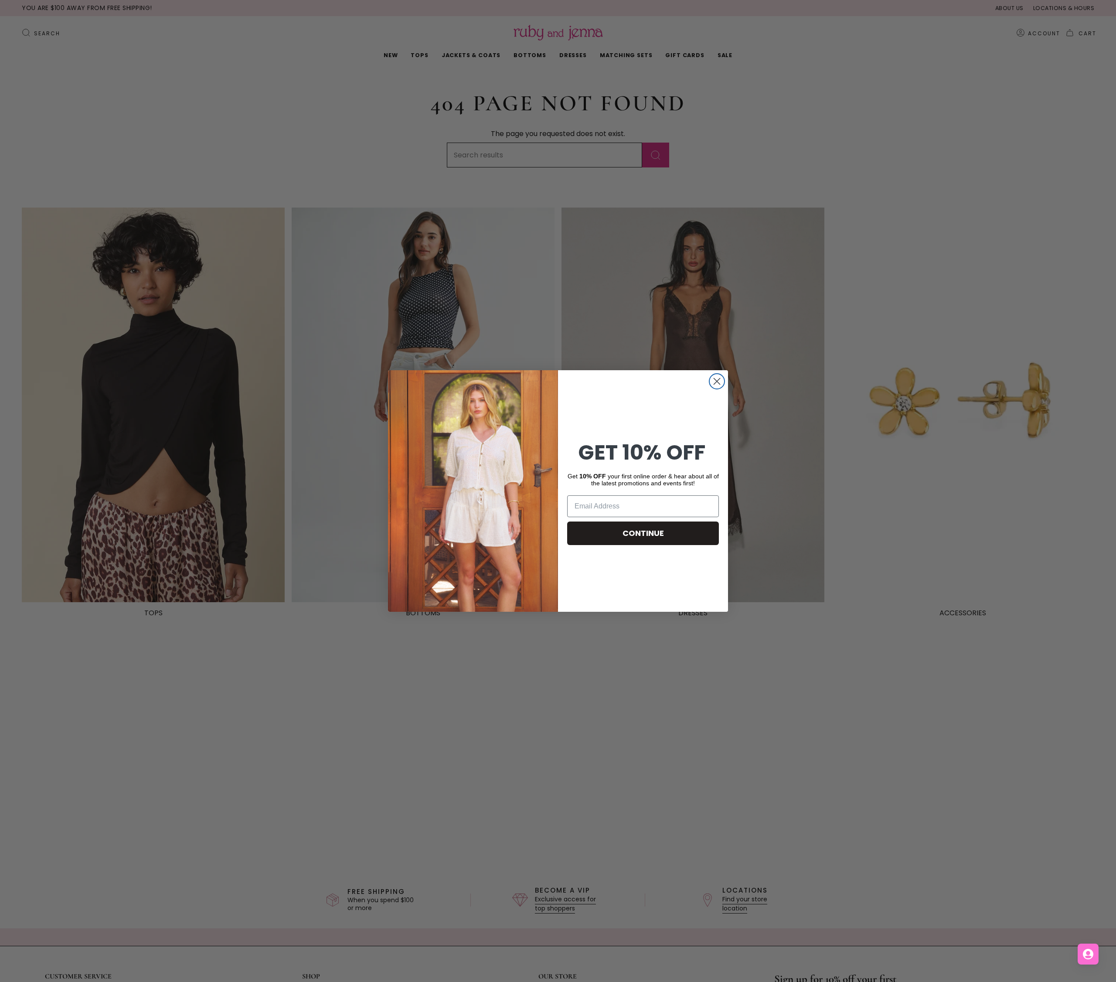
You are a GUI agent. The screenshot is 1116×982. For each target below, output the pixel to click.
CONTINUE (643, 533)
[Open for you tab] (1088, 954)
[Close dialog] (717, 381)
